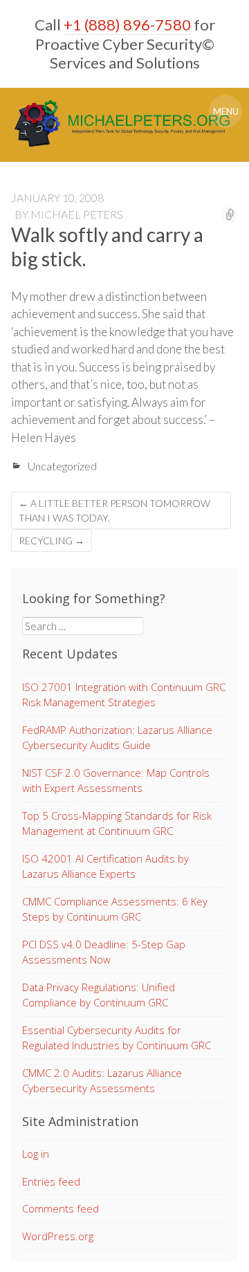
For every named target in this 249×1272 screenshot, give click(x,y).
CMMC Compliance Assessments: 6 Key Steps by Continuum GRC (115, 909)
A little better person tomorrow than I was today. (114, 510)
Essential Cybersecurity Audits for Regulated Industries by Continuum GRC (116, 1038)
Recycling (51, 540)
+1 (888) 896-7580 (127, 24)
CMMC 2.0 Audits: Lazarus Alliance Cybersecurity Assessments (102, 1081)
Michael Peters (76, 214)
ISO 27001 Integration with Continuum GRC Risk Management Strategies (123, 695)
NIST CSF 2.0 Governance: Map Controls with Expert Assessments (116, 780)
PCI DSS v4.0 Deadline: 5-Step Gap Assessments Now (103, 952)
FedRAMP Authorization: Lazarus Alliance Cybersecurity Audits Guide (117, 738)
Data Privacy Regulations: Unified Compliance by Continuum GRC (98, 995)
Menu (226, 111)
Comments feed (60, 1208)
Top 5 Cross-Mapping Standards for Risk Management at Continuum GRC (117, 823)
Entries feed (51, 1181)
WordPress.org (57, 1236)
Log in (35, 1154)
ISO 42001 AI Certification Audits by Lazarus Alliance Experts (105, 866)
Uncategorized (62, 465)
